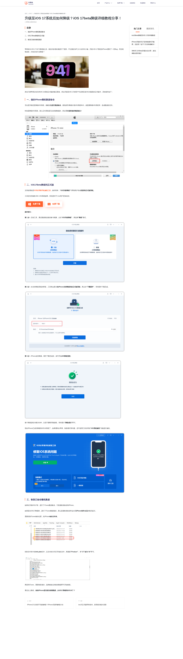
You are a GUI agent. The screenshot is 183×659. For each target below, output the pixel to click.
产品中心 (107, 3)
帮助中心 (153, 3)
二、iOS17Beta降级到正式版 (34, 36)
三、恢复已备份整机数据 (33, 39)
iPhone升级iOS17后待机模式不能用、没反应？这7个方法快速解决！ (143, 43)
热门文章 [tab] (137, 29)
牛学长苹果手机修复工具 (42, 190)
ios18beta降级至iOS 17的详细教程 (143, 35)
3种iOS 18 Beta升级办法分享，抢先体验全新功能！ (144, 52)
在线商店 (132, 3)
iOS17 (30, 13)
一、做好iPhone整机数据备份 (35, 32)
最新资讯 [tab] (150, 29)
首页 (98, 3)
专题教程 (142, 3)
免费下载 (120, 3)
